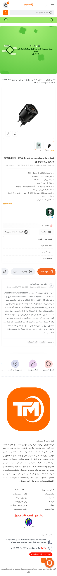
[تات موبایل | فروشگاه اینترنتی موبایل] (28, 5)
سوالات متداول (49, 509)
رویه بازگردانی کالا (21, 498)
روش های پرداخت (21, 501)
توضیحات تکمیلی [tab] (20, 271)
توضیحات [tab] (44, 271)
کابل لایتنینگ (32, 342)
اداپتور (43, 342)
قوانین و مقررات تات (20, 494)
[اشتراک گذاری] (15, 133)
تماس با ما (50, 498)
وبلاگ (52, 505)
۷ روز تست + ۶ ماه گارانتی (18, 505)
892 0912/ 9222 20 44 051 (28, 548)
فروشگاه (51, 501)
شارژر (40, 79)
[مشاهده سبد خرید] (6, 5)
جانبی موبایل (50, 79)
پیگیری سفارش (49, 494)
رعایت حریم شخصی (20, 509)
